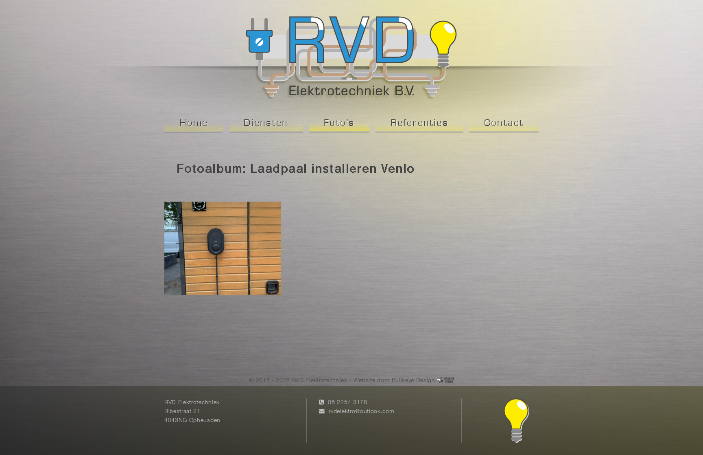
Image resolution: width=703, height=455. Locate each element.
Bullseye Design (413, 380)
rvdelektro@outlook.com (361, 411)
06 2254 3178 (347, 402)
